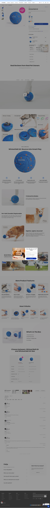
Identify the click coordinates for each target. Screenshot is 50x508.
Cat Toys (16, 2)
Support (33, 2)
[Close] (37, 248)
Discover (29, 2)
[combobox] (31, 253)
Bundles (26, 2)
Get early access (29, 0)
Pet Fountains (21, 2)
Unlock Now (31, 258)
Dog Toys (12, 2)
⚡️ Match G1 (8, 2)
